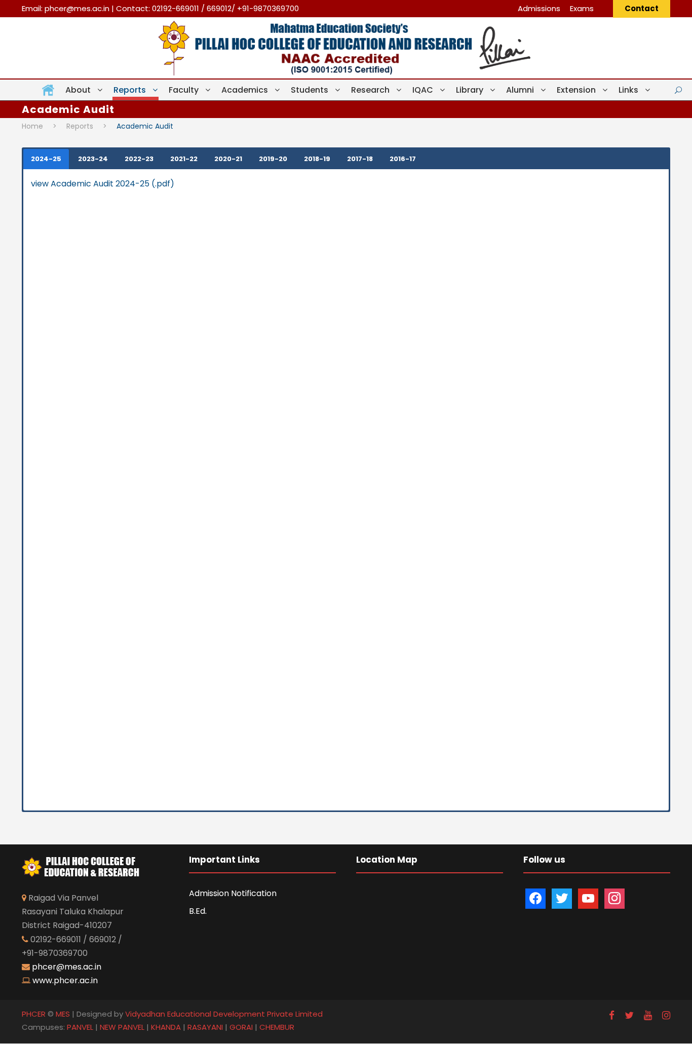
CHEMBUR (276, 1027)
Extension (576, 90)
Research (370, 90)
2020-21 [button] (228, 159)
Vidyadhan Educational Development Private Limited (224, 1014)
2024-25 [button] (46, 159)
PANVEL (80, 1027)
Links (628, 90)
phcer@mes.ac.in (77, 8)
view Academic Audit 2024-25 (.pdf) (102, 183)
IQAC (422, 90)
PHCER (34, 1014)
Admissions (539, 8)
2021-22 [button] (184, 159)
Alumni (520, 90)
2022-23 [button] (139, 159)
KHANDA (166, 1027)
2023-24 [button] (93, 159)
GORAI (241, 1027)
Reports (129, 90)
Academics (244, 90)
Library (469, 90)
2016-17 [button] (403, 159)
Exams (582, 8)
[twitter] (629, 1015)
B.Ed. (198, 911)
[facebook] (611, 1015)
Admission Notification (233, 893)
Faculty (184, 90)
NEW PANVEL (122, 1027)
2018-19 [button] (317, 159)
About (78, 90)
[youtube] (648, 1015)
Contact (642, 8)
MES (63, 1014)
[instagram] (666, 1015)
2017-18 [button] (360, 159)
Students (309, 90)
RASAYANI (205, 1027)
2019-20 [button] (273, 159)
